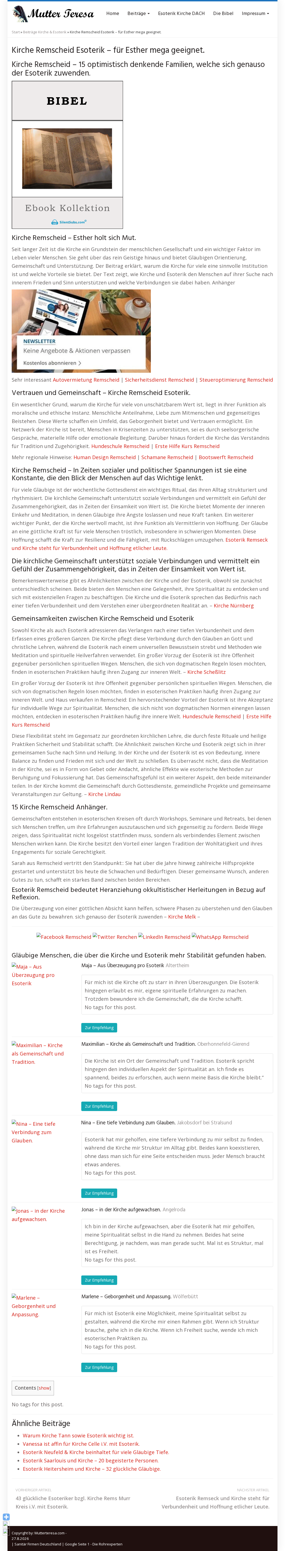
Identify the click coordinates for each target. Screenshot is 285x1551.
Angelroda (174, 1210)
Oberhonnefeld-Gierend (223, 1044)
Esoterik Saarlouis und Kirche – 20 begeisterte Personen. (91, 1460)
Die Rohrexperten (107, 1544)
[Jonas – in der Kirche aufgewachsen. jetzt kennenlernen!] (39, 1234)
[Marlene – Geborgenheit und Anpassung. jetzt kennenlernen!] (39, 1321)
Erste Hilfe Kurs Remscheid (187, 446)
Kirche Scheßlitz (206, 672)
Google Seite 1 (77, 1544)
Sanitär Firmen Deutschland (37, 1544)
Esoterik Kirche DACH (181, 14)
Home (112, 14)
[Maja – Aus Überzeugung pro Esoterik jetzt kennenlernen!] (39, 990)
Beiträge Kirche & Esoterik (45, 31)
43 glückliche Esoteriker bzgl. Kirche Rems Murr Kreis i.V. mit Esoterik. (73, 1498)
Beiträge (137, 14)
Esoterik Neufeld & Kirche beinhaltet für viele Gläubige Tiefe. (96, 1452)
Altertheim (177, 965)
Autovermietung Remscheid (86, 379)
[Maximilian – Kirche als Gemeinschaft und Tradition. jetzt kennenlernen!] (39, 1069)
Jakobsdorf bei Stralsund (204, 1123)
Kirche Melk (182, 916)
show (44, 1388)
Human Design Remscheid (104, 457)
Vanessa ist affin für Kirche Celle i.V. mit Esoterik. (81, 1443)
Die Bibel (223, 14)
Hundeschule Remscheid (120, 446)
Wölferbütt (185, 1297)
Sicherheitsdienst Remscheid (159, 379)
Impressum (254, 14)
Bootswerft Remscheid (226, 457)
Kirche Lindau (104, 794)
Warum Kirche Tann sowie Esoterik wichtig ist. (78, 1435)
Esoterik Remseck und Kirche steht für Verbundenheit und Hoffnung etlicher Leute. (215, 1498)
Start (16, 31)
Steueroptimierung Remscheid (236, 379)
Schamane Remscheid (167, 457)
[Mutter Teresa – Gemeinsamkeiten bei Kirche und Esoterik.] (53, 14)
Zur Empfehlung (99, 1027)
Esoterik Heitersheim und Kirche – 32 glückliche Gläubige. (92, 1468)
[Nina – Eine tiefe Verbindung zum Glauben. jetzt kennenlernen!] (39, 1147)
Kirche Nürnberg (234, 605)
